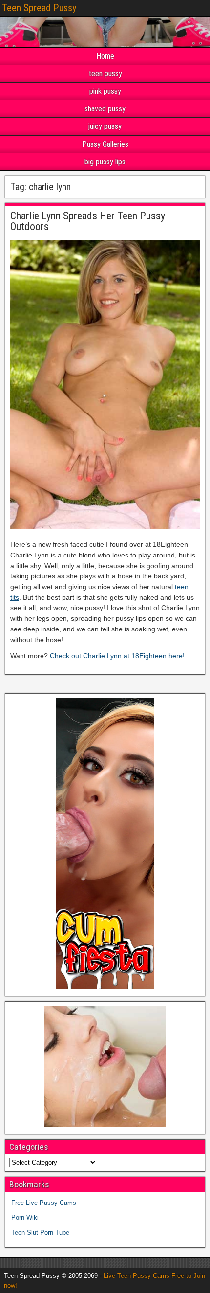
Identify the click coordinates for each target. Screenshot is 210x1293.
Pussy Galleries (105, 144)
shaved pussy (105, 108)
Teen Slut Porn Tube (40, 1232)
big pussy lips (105, 161)
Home (105, 56)
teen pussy (105, 73)
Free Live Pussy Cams (43, 1202)
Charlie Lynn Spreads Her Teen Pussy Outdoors (87, 221)
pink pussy (105, 91)
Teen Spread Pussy (39, 8)
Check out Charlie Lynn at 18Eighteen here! (117, 656)
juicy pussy (105, 126)
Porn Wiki (25, 1217)
